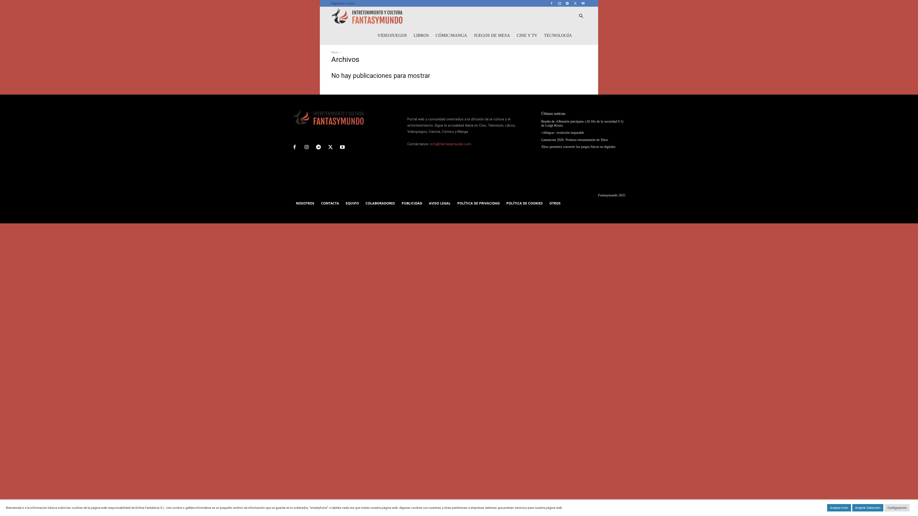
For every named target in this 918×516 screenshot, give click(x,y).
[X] (575, 3)
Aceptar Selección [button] (867, 508)
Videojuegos (392, 35)
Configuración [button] (897, 508)
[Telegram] (567, 3)
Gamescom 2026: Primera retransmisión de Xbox (574, 140)
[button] (581, 16)
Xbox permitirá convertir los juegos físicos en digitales (578, 147)
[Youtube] (583, 3)
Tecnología (558, 35)
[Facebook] (551, 3)
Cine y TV (527, 35)
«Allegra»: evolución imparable (562, 132)
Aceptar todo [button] (839, 508)
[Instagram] (559, 3)
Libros (421, 35)
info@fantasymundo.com (450, 144)
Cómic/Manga (451, 35)
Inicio (334, 52)
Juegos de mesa (492, 35)
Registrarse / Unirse (343, 3)
